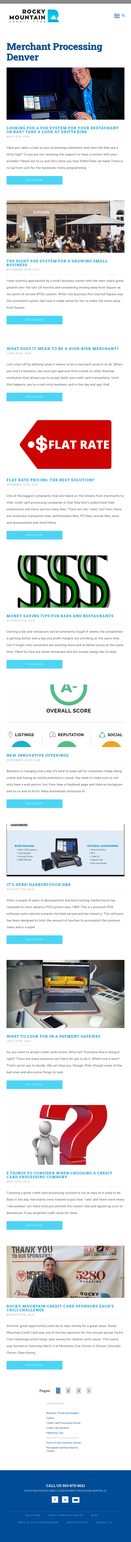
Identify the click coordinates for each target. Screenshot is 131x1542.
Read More (34, 180)
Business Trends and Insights (62, 1413)
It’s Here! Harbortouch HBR (39, 884)
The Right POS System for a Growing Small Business (57, 263)
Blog (94, 1515)
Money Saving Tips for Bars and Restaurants (60, 616)
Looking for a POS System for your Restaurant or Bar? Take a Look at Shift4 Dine (63, 130)
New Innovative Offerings (38, 755)
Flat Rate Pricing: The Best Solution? (51, 480)
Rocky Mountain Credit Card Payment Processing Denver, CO (65, 1490)
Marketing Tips (54, 1433)
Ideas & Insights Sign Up (65, 1515)
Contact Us (104, 1522)
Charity (50, 1418)
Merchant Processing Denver (62, 1438)
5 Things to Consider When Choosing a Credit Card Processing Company (59, 1175)
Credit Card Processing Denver (63, 1423)
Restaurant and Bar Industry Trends (62, 1449)
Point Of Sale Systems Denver (63, 1443)
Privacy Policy (77, 1522)
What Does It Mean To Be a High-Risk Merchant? (63, 348)
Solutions (33, 1515)
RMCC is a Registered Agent (39, 1522)
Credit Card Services (57, 1428)
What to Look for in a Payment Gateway (54, 1036)
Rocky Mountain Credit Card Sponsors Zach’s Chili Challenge (60, 1308)
